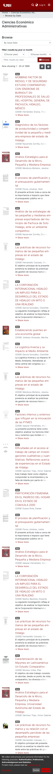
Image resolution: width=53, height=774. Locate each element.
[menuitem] (36, 4)
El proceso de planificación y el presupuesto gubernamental (32, 181)
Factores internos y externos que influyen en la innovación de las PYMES (33, 418)
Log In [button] (42, 5)
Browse (45, 59)
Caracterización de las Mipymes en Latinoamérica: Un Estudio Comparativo (31, 662)
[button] (22, 115)
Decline (36, 770)
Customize (6, 770)
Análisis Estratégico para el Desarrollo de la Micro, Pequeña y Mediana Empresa (33, 160)
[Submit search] (32, 4)
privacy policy (34, 765)
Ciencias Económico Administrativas (24, 12)
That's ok (46, 770)
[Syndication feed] (42, 66)
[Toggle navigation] (49, 4)
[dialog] (26, 764)
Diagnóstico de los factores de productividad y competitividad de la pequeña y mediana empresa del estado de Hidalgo (33, 132)
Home (5, 12)
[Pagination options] (48, 66)
